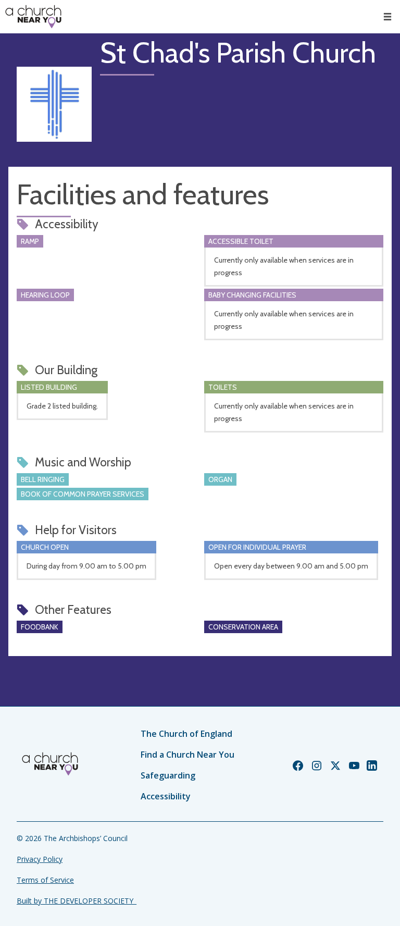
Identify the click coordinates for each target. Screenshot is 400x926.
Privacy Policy (40, 859)
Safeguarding (168, 775)
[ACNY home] (33, 17)
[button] (387, 16)
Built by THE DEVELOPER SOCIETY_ (76, 901)
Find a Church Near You (187, 754)
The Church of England (186, 733)
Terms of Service (45, 880)
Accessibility (166, 796)
